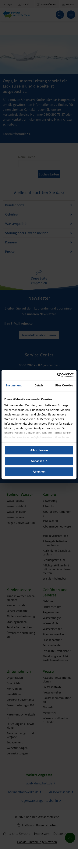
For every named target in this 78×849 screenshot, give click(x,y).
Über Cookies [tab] (64, 385)
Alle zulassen (39, 450)
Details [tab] (39, 385)
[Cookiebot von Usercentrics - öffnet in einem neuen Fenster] (57, 375)
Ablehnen (39, 471)
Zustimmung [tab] (14, 385)
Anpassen (37, 461)
